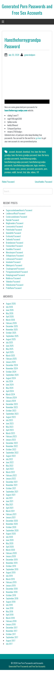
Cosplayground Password (15, 268)
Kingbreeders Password (14, 223)
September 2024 (12, 374)
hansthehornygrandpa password (16, 162)
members (42, 165)
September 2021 (12, 491)
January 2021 (11, 517)
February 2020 (11, 553)
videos (33, 172)
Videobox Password (13, 281)
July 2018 (9, 604)
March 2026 (10, 319)
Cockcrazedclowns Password (16, 216)
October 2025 (11, 332)
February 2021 (11, 514)
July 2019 (9, 575)
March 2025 (10, 355)
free (32, 151)
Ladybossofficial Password (15, 213)
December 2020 (12, 520)
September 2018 (12, 598)
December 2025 (12, 326)
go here (38, 138)
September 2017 (12, 637)
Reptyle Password (12, 220)
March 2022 (10, 472)
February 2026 (11, 323)
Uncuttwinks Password (43, 181)
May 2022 (9, 465)
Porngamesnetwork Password (17, 271)
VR (38, 172)
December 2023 (12, 404)
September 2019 (12, 569)
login (36, 165)
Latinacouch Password (14, 258)
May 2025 (9, 348)
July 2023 (9, 420)
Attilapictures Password (14, 255)
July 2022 (9, 459)
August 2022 (11, 455)
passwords (39, 168)
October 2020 (11, 527)
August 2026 (11, 303)
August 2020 (11, 533)
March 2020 (10, 549)
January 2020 (11, 556)
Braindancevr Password (14, 242)
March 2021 (10, 510)
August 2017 (10, 640)
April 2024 (10, 391)
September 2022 (12, 452)
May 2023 (9, 426)
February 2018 (11, 621)
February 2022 (11, 475)
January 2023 (11, 439)
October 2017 (11, 634)
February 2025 (11, 358)
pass (18, 168)
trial (24, 172)
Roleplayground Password (15, 275)
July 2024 (9, 381)
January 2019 (11, 585)
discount (19, 151)
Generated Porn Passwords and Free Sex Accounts (27, 9)
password (30, 168)
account (12, 151)
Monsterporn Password (14, 252)
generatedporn (29, 54)
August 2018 (10, 601)
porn (45, 168)
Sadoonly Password (13, 239)
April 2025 (10, 352)
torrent (19, 172)
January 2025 (11, 361)
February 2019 (11, 582)
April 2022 (10, 468)
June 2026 (10, 310)
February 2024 (11, 397)
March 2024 (10, 394)
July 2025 (9, 342)
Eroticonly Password (13, 236)
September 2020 (12, 530)
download (26, 151)
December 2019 (12, 559)
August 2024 (11, 378)
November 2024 (12, 368)
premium (8, 172)
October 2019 (11, 566)
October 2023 (11, 410)
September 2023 (12, 413)
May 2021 (9, 504)
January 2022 (11, 478)
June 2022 (10, 462)
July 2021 (9, 498)
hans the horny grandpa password (24, 155)
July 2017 (9, 643)
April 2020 (10, 546)
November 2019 (11, 562)
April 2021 (9, 507)
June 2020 (10, 540)
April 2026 (10, 316)
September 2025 (12, 336)
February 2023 (11, 436)
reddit (14, 172)
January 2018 (11, 624)
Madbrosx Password (13, 278)
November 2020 (12, 523)
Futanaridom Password (14, 245)
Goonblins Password (13, 249)
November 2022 (12, 446)
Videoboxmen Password (14, 284)
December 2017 (11, 627)
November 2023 (12, 407)
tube (28, 172)
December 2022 (12, 442)
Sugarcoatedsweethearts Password (19, 210)
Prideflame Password (13, 288)
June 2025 (10, 345)
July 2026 (9, 306)
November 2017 (11, 630)
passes (23, 168)
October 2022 (11, 449)
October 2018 (11, 595)
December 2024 (12, 365)
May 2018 (9, 611)
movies (12, 168)
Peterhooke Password (14, 229)
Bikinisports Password (14, 265)
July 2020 (9, 536)
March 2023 (10, 433)
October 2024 (11, 371)
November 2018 (11, 591)
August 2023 (11, 417)
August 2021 (10, 494)
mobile (7, 168)
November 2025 (12, 329)
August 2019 (10, 572)
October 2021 (11, 488)
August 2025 (11, 339)
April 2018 (9, 614)
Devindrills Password (13, 232)
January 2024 (11, 400)
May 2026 (9, 313)
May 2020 (9, 543)
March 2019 (10, 579)
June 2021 (9, 501)
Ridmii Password (8, 181)
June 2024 (10, 384)
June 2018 (9, 608)
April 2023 (10, 429)
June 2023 (10, 423)
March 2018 (10, 617)
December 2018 (12, 588)
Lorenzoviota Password (14, 226)
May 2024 (9, 387)
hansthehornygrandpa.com (16, 110)
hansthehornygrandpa (28, 158)
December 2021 (12, 481)
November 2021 (11, 485)
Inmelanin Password (13, 262)
